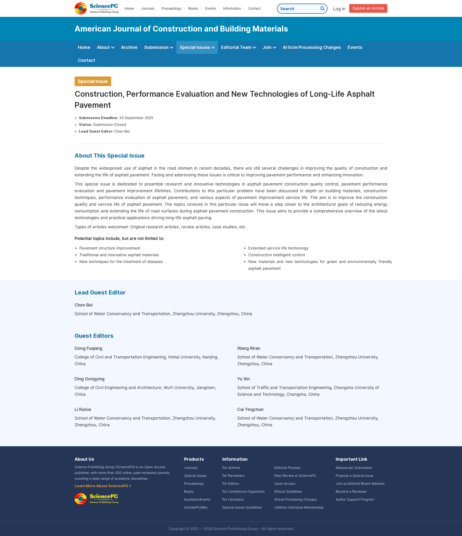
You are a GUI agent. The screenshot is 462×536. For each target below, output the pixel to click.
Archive (129, 47)
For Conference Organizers (243, 491)
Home (129, 8)
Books (193, 8)
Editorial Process (287, 468)
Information (232, 8)
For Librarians (233, 499)
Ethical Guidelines (288, 491)
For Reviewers (233, 476)
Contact (254, 8)
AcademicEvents (197, 499)
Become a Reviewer (351, 491)
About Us (84, 459)
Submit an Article (368, 8)
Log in (339, 8)
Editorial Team (236, 47)
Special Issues (195, 47)
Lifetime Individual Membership (299, 507)
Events (210, 8)
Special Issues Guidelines (242, 507)
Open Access (284, 483)
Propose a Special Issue (354, 476)
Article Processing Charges (312, 47)
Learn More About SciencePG (102, 486)
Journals (147, 8)
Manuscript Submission (354, 468)
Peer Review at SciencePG (295, 476)
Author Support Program (355, 499)
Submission (157, 47)
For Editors (230, 483)
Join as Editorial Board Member (360, 483)
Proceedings (171, 8)
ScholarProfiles (195, 507)
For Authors (231, 468)
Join (268, 47)
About (104, 47)
